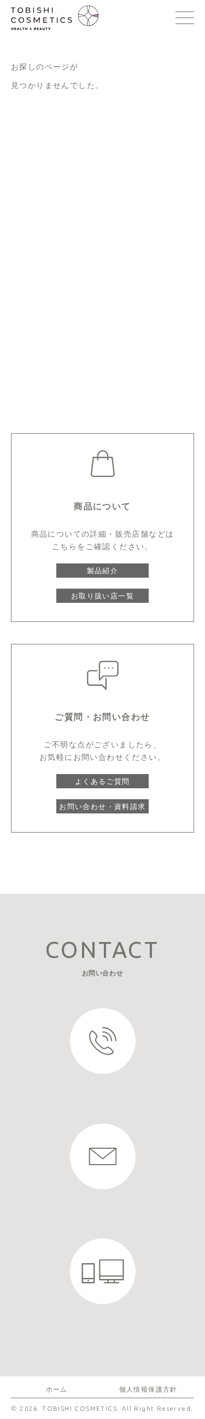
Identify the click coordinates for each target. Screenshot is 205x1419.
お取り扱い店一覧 (102, 596)
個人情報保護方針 (148, 1389)
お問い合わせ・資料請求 (102, 806)
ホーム (57, 1389)
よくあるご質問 (102, 781)
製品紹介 (103, 570)
